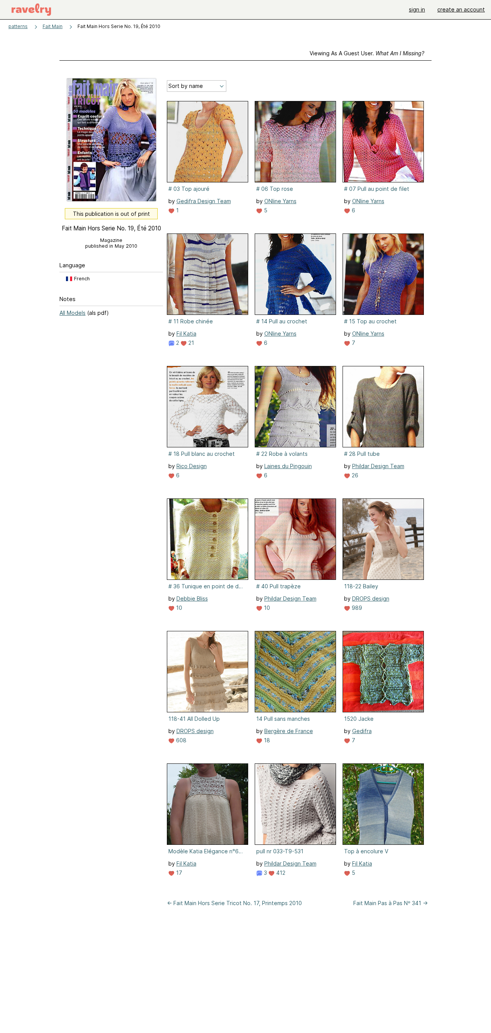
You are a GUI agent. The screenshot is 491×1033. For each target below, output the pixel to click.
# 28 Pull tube (362, 453)
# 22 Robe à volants (282, 453)
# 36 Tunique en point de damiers (206, 586)
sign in (417, 9)
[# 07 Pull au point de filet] (383, 141)
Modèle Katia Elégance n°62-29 (206, 851)
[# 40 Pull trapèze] (295, 539)
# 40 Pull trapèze (278, 586)
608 (180, 740)
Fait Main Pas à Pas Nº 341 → (390, 903)
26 (354, 475)
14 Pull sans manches (283, 718)
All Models (72, 313)
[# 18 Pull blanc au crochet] (207, 406)
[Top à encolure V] (383, 804)
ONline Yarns (280, 201)
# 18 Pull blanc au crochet (201, 453)
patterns (18, 26)
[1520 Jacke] (383, 671)
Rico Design (191, 466)
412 (280, 872)
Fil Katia (186, 333)
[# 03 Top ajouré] (207, 141)
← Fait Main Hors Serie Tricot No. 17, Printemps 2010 (234, 903)
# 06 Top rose (274, 188)
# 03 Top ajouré (188, 188)
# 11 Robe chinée (190, 321)
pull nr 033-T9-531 (279, 851)
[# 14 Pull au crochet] (295, 274)
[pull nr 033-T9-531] (295, 804)
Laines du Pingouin (288, 466)
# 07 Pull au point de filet (376, 188)
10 (178, 607)
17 (178, 872)
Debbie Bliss (192, 598)
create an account (461, 9)
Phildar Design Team (378, 466)
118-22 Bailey (361, 586)
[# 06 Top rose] (295, 141)
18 (266, 740)
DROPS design (370, 598)
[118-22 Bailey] (383, 539)
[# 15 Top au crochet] (383, 274)
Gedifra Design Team (203, 201)
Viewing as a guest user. (367, 53)
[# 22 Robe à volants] (295, 406)
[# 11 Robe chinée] (207, 274)
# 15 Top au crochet (370, 321)
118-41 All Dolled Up (194, 718)
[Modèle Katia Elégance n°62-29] (207, 804)
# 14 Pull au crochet (281, 321)
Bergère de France (288, 731)
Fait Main (53, 26)
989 (356, 607)
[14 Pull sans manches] (295, 671)
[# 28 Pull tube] (383, 406)
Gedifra (362, 731)
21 (190, 342)
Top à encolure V (366, 851)
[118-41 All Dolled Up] (207, 671)
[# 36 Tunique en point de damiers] (207, 539)
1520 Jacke (359, 718)
